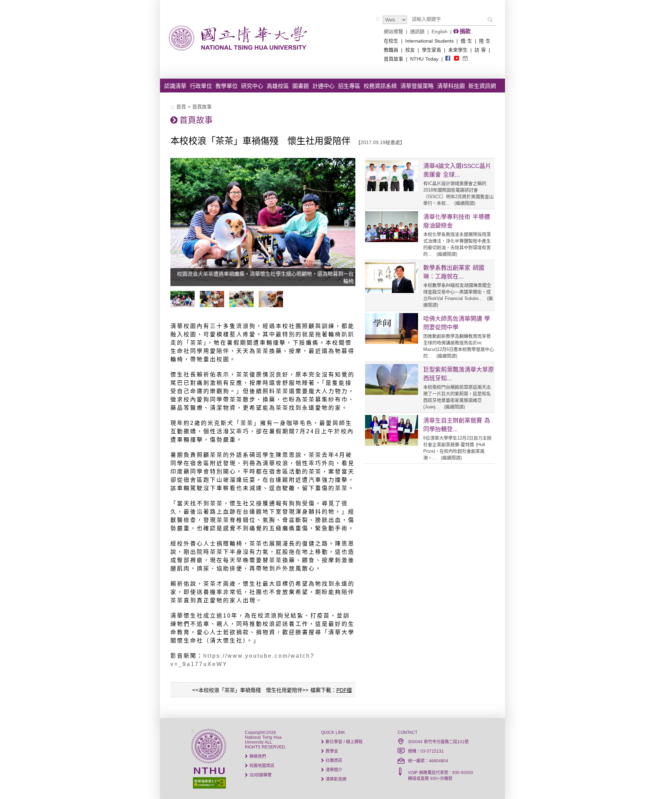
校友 (410, 50)
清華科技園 (451, 86)
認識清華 (175, 86)
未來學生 (458, 50)
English (439, 31)
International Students (429, 41)
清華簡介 (333, 769)
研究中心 (252, 86)
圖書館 (300, 86)
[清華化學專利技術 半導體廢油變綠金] (391, 240)
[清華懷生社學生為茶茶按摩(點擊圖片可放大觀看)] (243, 305)
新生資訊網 (482, 86)
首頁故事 (393, 59)
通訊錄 (417, 31)
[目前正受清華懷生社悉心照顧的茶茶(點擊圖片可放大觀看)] (272, 305)
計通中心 (323, 86)
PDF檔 (344, 690)
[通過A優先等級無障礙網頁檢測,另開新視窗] (208, 782)
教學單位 (226, 86)
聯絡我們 (257, 756)
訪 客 (480, 50)
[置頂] (647, 781)
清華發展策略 (417, 86)
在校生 (391, 41)
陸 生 (484, 41)
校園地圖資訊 (261, 765)
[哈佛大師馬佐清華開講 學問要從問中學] (391, 342)
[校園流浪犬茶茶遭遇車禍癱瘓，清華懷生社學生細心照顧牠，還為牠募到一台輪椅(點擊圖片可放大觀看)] (184, 305)
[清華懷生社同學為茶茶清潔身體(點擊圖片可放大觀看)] (214, 305)
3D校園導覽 (260, 775)
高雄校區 (278, 86)
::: (378, 18)
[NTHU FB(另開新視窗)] (447, 59)
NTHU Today (424, 59)
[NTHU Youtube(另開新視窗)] (456, 59)
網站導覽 (393, 31)
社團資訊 (333, 760)
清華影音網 (335, 779)
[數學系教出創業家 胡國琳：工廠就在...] (391, 291)
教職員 (391, 50)
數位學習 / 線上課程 (343, 741)
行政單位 (201, 86)
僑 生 (466, 41)
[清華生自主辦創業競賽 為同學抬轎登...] (391, 444)
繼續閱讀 (465, 203)
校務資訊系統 (380, 86)
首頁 (181, 106)
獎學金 (331, 751)
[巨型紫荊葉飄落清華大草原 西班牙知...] (391, 393)
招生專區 (349, 86)
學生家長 (431, 50)
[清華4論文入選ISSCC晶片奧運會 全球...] (391, 189)
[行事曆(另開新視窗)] (465, 59)
